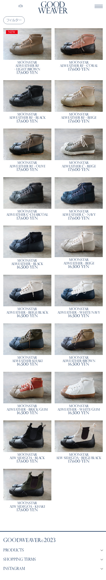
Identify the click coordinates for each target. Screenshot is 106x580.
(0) (20, 6)
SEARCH (6, 6)
